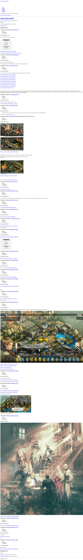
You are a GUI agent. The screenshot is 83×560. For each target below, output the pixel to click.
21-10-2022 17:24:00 (14, 518)
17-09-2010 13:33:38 (14, 260)
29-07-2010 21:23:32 (14, 200)
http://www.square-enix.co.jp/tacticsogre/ (11, 179)
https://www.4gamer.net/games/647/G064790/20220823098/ (9, 390)
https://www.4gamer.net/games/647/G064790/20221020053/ (9, 525)
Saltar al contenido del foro (4, 1)
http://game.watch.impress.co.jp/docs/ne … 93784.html (8, 258)
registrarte (6, 554)
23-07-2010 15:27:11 (14, 181)
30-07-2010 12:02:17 (14, 209)
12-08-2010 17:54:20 (15, 218)
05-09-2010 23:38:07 (14, 229)
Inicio (3, 7)
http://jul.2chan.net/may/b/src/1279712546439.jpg (7, 74)
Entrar (3, 11)
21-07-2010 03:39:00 (15, 54)
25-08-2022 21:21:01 (14, 383)
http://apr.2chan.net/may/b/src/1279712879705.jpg (8, 79)
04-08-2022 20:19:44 (14, 302)
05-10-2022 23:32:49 (14, 415)
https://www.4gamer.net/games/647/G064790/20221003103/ (9, 516)
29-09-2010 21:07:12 (14, 269)
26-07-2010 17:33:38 (14, 190)
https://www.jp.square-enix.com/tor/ (5, 367)
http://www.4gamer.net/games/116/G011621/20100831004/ (9, 236)
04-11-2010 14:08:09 (14, 278)
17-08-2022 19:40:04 (14, 370)
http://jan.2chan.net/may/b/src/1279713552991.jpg (8, 86)
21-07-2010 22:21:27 (15, 94)
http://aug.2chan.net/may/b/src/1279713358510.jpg (8, 84)
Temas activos (2, 15)
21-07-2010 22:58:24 (14, 105)
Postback (3, 8)
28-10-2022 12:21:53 (14, 527)
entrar (3, 554)
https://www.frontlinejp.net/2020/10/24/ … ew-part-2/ (8, 298)
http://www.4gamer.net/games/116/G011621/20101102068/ (9, 286)
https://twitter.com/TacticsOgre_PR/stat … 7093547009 (8, 392)
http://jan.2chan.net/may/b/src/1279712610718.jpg (8, 76)
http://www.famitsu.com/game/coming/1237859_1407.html (9, 151)
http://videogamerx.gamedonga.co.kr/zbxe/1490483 (8, 51)
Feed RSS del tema (3, 25)
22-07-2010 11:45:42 (14, 116)
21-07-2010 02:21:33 (15, 29)
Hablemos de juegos (7, 20)
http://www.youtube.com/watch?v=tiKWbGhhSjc (7, 216)
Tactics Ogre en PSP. (7, 18)
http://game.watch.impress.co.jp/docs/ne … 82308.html (8, 175)
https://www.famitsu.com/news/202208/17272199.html (8, 379)
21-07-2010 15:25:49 (14, 65)
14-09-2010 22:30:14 (14, 251)
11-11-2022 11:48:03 (14, 539)
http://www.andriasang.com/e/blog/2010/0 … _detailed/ (8, 103)
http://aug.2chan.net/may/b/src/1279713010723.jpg (8, 81)
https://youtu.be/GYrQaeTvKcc (5, 536)
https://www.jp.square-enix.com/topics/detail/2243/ (8, 365)
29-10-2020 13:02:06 (14, 291)
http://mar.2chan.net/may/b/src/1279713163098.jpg (8, 82)
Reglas (3, 9)
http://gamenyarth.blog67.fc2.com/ (8, 87)
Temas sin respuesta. (8, 15)
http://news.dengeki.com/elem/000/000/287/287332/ (8, 207)
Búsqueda (3, 10)
